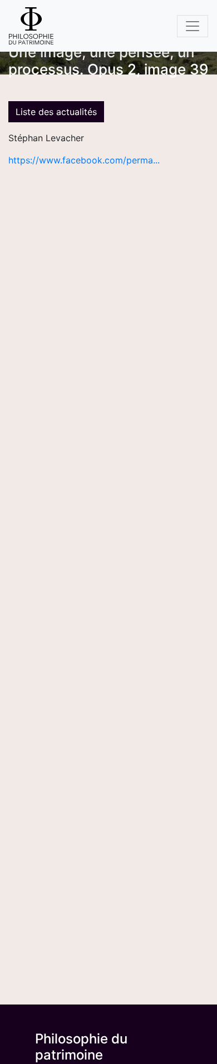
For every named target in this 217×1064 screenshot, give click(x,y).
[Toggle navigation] (192, 26)
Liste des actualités (56, 111)
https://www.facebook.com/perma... (84, 160)
